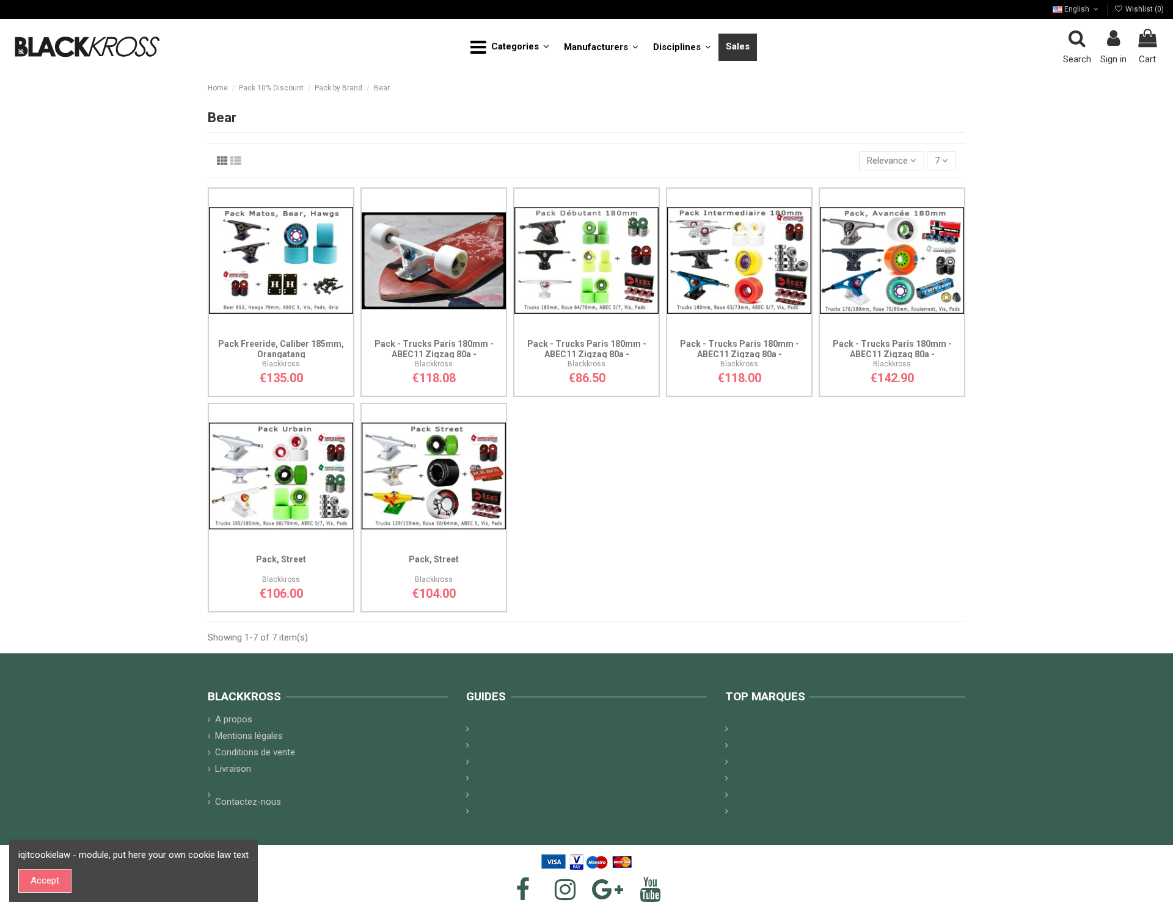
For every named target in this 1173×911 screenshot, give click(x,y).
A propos (233, 719)
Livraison (233, 768)
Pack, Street (281, 559)
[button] (510, 47)
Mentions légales (249, 735)
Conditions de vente (255, 752)
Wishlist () (1144, 9)
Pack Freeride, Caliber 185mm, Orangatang (281, 349)
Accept (45, 880)
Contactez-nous (248, 801)
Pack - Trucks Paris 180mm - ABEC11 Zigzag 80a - (434, 349)
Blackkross (281, 364)
